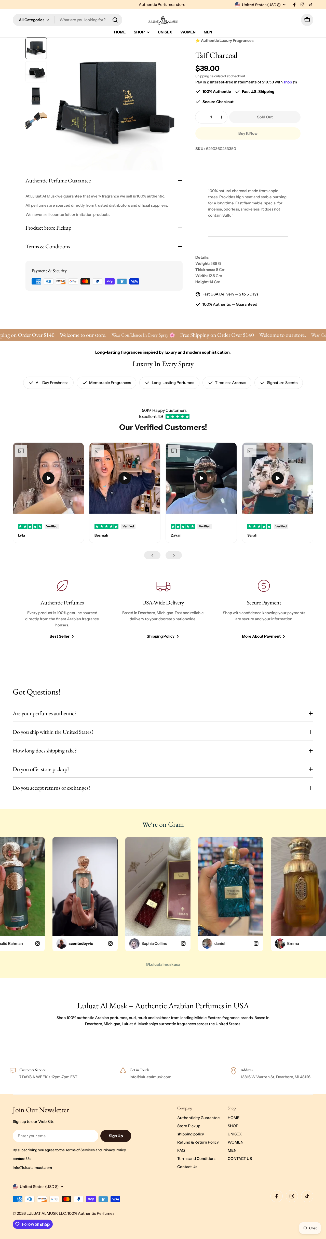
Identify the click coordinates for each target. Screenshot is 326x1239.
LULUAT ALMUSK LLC (46, 1213)
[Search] (115, 20)
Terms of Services (80, 1150)
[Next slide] (174, 555)
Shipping (202, 76)
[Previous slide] (152, 555)
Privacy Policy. (115, 1150)
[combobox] (67, 20)
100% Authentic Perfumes (90, 1213)
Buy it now (247, 133)
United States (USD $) (261, 4)
